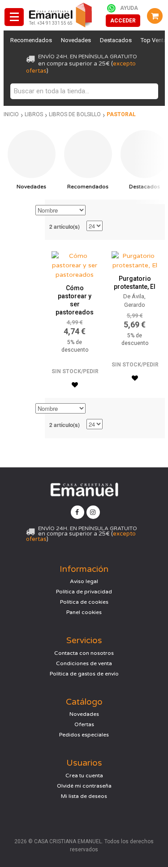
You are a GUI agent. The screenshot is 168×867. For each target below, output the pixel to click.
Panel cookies (84, 612)
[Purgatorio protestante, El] (135, 258)
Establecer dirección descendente (93, 211)
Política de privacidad (84, 591)
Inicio (11, 114)
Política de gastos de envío (84, 674)
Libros (34, 114)
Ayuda (129, 8)
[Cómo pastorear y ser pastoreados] (75, 263)
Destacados (116, 40)
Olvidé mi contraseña (84, 786)
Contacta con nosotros (84, 653)
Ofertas (84, 724)
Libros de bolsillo (75, 114)
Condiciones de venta (84, 663)
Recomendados (31, 40)
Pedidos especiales (84, 735)
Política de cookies (84, 602)
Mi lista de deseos (84, 796)
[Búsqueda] (149, 91)
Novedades (76, 40)
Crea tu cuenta (84, 775)
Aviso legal (84, 581)
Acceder (123, 20)
